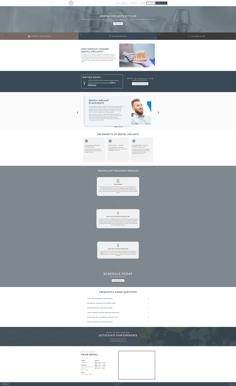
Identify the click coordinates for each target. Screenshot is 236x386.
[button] (124, 3)
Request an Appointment (118, 340)
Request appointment (118, 280)
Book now (150, 3)
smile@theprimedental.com (87, 374)
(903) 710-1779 (84, 362)
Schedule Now (118, 23)
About (118, 3)
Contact (142, 3)
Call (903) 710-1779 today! (140, 83)
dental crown (108, 252)
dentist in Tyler (124, 187)
